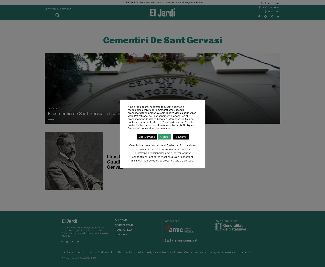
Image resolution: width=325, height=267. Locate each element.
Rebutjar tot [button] (181, 136)
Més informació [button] (147, 136)
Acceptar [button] (164, 136)
